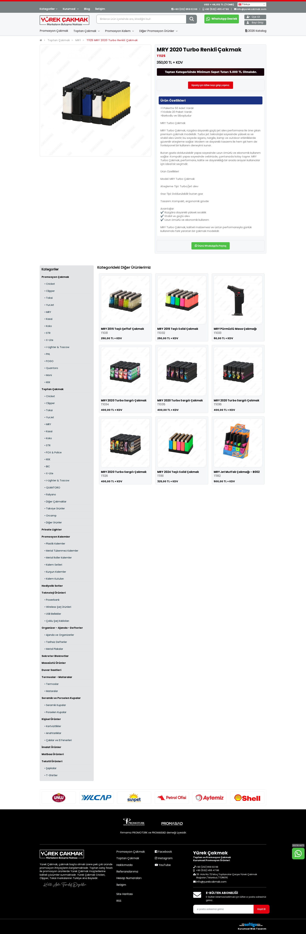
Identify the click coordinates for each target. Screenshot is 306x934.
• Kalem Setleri (52, 564)
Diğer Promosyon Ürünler (157, 31)
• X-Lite (47, 340)
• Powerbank (51, 600)
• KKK (46, 382)
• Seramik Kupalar (54, 705)
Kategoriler (47, 9)
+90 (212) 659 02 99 (186, 9)
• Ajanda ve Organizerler (58, 635)
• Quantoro (50, 368)
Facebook (164, 852)
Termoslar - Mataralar (57, 677)
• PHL (46, 354)
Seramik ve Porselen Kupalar (61, 698)
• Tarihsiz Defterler (54, 642)
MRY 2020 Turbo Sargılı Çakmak (123, 400)
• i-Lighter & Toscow (55, 347)
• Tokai (47, 298)
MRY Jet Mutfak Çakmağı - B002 (237, 472)
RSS (118, 901)
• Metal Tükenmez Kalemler (60, 550)
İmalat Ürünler (51, 747)
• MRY (46, 312)
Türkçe (245, 4)
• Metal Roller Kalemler (57, 557)
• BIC (46, 466)
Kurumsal (69, 9)
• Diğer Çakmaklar (54, 501)
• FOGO (47, 361)
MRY (78, 40)
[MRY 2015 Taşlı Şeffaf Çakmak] (125, 299)
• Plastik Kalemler (53, 543)
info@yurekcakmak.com (251, 9)
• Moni (47, 375)
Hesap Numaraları (128, 878)
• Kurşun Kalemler (54, 572)
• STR (46, 333)
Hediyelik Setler (52, 586)
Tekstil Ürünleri (52, 761)
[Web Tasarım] (252, 925)
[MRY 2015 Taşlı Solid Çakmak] (181, 299)
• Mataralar (50, 691)
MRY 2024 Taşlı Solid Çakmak (178, 472)
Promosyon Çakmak (54, 31)
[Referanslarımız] (59, 797)
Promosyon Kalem (118, 31)
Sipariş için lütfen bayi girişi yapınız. (210, 85)
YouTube (164, 865)
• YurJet (48, 305)
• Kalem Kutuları (53, 578)
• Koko (47, 326)
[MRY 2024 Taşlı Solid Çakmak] (181, 442)
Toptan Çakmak (85, 31)
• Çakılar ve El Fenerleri (57, 740)
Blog (87, 9)
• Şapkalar (49, 768)
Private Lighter (52, 529)
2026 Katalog (256, 31)
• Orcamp (49, 515)
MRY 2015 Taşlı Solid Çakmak (177, 329)
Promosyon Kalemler (56, 536)
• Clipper (48, 291)
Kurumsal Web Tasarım (252, 928)
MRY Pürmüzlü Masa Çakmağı (235, 329)
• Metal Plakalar (52, 649)
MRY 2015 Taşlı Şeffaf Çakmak (122, 329)
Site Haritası (124, 894)
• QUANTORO (51, 487)
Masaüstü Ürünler (54, 663)
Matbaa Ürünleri (53, 754)
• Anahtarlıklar (51, 733)
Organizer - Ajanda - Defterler (62, 628)
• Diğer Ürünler (52, 522)
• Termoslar (50, 684)
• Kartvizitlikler (51, 726)
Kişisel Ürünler (51, 719)
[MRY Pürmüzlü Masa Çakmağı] (238, 299)
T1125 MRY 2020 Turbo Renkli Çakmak (112, 40)
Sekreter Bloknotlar (55, 656)
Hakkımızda (124, 865)
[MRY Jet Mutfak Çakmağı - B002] (238, 442)
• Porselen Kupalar (54, 712)
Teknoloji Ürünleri (54, 592)
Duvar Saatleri (51, 670)
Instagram (164, 858)
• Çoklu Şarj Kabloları (55, 621)
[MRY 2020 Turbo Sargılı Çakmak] (125, 371)
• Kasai (47, 319)
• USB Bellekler (51, 614)
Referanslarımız (127, 871)
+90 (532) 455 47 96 (216, 9)
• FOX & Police (52, 452)
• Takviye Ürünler (53, 508)
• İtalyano (49, 494)
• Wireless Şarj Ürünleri (56, 607)
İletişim (100, 9)
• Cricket (48, 284)
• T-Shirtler (50, 775)
